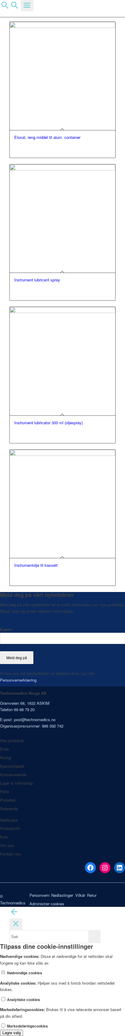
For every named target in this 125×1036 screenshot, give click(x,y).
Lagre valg (11, 1033)
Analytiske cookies (23, 999)
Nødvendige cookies (24, 973)
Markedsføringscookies (27, 1026)
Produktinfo (10, 828)
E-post (7, 629)
